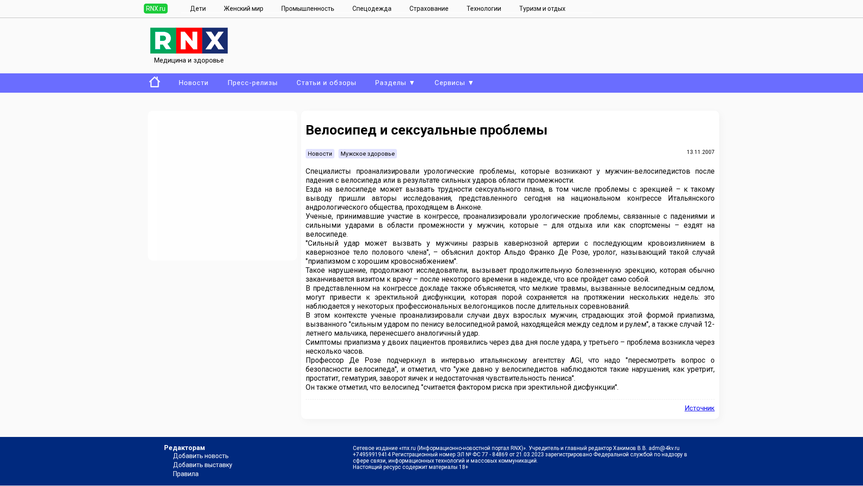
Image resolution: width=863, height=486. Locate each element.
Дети (198, 8)
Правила (186, 473)
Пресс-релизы (252, 83)
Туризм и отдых (542, 8)
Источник (700, 408)
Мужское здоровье (368, 153)
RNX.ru (155, 8)
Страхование (429, 8)
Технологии (484, 8)
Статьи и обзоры (326, 83)
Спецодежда (371, 8)
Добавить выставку (202, 464)
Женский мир (243, 8)
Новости (194, 83)
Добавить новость (201, 455)
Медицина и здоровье (189, 60)
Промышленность (307, 8)
